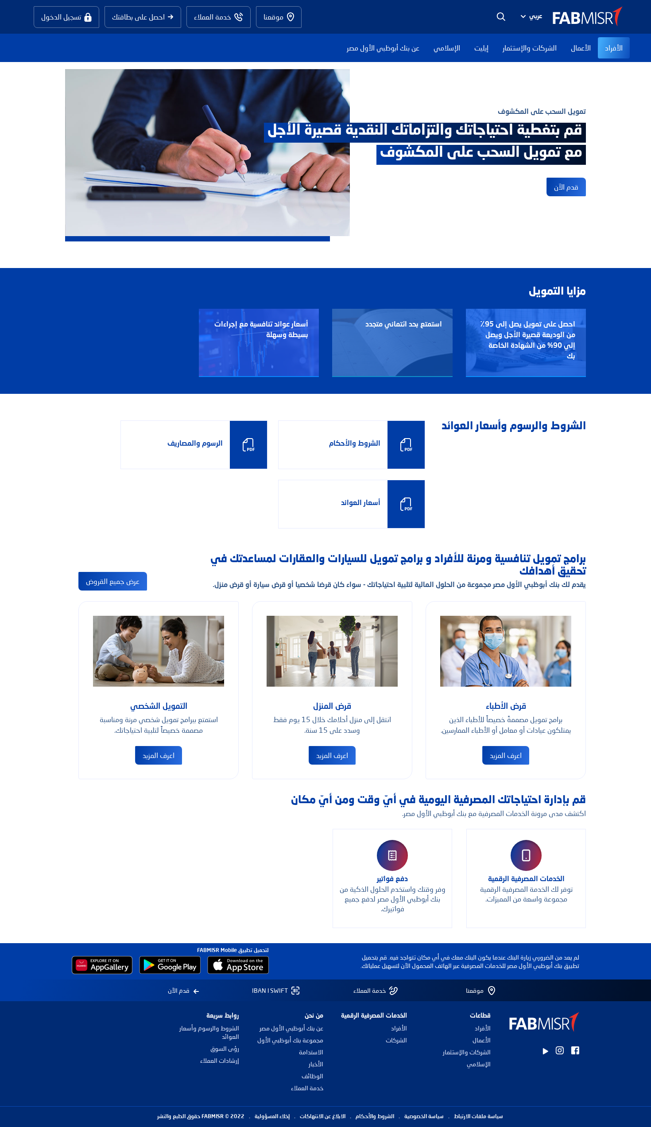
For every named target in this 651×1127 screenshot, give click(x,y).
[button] (530, 17)
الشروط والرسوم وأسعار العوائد (209, 1032)
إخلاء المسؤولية (272, 1116)
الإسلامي (447, 47)
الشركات (396, 1040)
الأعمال (581, 47)
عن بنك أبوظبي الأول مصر (383, 47)
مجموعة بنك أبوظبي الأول (290, 1040)
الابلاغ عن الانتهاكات (322, 1116)
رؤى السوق (224, 1048)
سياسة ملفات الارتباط (478, 1116)
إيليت (481, 47)
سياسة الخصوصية (424, 1116)
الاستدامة (311, 1052)
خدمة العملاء (307, 1088)
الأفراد (614, 47)
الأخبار (316, 1064)
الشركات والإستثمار (530, 47)
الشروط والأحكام (375, 1116)
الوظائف (312, 1076)
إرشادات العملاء (219, 1060)
